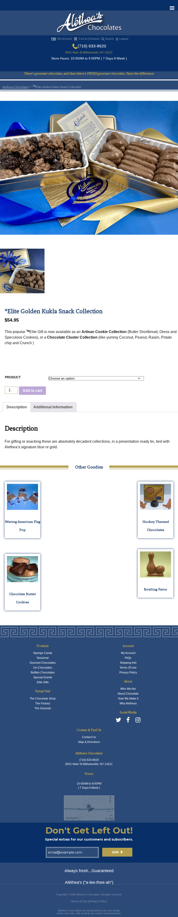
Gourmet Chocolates (43, 662)
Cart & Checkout (89, 38)
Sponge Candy (42, 653)
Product (13, 377)
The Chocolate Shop (43, 698)
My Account (64, 38)
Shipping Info (128, 662)
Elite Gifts (43, 682)
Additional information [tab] (53, 407)
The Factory (42, 703)
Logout (123, 38)
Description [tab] (16, 407)
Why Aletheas (128, 703)
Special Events (42, 677)
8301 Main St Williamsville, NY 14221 (89, 52)
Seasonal (43, 658)
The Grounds (43, 708)
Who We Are (128, 688)
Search (109, 38)
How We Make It (128, 698)
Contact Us (89, 737)
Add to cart (32, 391)
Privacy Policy (128, 672)
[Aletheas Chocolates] (89, 23)
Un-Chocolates (42, 667)
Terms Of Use (128, 667)
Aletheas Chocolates (15, 87)
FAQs (128, 658)
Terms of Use (79, 901)
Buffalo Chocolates (43, 672)
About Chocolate (128, 693)
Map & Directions (89, 742)
